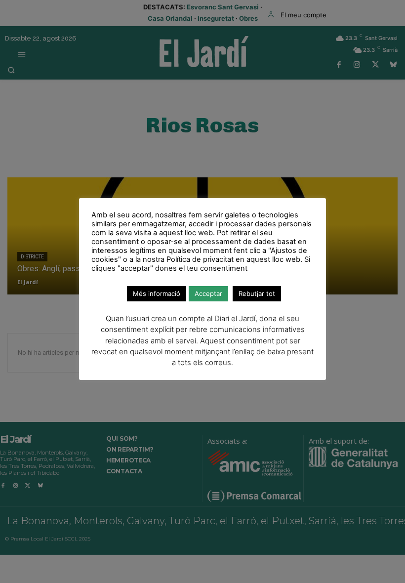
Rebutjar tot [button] (257, 293)
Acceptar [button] (208, 293)
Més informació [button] (156, 293)
